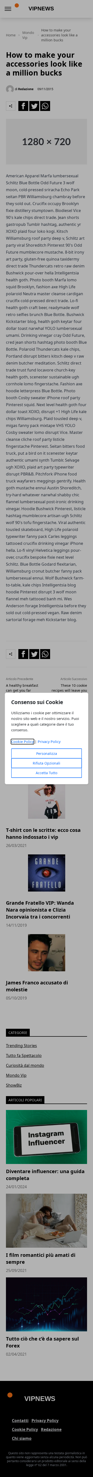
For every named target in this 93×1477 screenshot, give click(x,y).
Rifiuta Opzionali (46, 763)
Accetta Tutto (46, 772)
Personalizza (46, 753)
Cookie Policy (22, 741)
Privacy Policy (49, 741)
